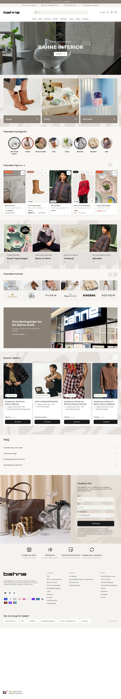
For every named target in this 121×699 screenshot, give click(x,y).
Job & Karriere (74, 582)
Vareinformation (74, 585)
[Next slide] (115, 165)
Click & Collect (106, 579)
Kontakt (49, 597)
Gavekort (50, 594)
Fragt (48, 591)
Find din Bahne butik (108, 576)
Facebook (104, 591)
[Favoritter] (108, 12)
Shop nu (59, 54)
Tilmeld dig (96, 523)
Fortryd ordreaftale (53, 585)
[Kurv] (115, 12)
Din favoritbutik (81, 511)
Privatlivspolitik (52, 600)
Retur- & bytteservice (54, 579)
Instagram (104, 594)
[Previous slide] (110, 165)
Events (103, 588)
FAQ (48, 576)
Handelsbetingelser (54, 588)
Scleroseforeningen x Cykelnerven (81, 579)
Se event (18, 422)
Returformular (52, 582)
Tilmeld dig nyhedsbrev (109, 585)
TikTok (103, 597)
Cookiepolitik (51, 603)
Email (79, 504)
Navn (78, 496)
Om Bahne (73, 576)
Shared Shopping (107, 582)
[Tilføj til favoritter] (23, 173)
